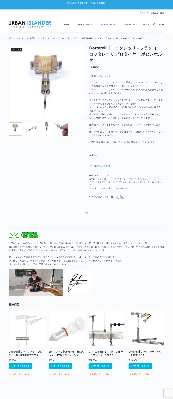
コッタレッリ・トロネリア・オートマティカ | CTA (121, 179)
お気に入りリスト (157, 13)
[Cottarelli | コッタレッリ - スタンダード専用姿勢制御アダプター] (27, 329)
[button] (99, 166)
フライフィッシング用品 (108, 182)
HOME (66, 24)
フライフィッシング (107, 24)
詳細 (145, 24)
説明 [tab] (86, 213)
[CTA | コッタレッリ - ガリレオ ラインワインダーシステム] (106, 329)
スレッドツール (149, 179)
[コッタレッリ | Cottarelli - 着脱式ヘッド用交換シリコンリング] (67, 329)
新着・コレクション (84, 24)
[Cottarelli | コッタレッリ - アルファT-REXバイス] (146, 329)
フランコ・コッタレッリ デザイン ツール (136, 182)
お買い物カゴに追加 (20, 366)
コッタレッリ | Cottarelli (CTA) (113, 188)
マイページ (144, 13)
